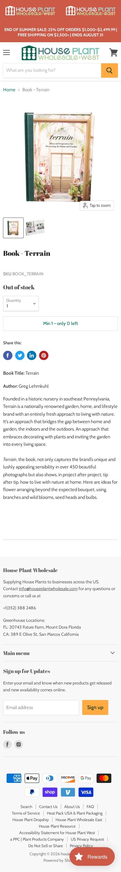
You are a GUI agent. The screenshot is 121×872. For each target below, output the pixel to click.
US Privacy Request (87, 839)
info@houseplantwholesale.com (48, 588)
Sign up (95, 707)
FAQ (90, 806)
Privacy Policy (81, 845)
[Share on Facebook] (7, 355)
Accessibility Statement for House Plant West (57, 832)
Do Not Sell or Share (45, 845)
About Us (72, 806)
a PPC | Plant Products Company (37, 839)
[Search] (109, 70)
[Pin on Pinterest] (43, 355)
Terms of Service (26, 813)
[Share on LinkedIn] (31, 355)
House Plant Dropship (30, 819)
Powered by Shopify (60, 860)
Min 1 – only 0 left (60, 323)
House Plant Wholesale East (79, 819)
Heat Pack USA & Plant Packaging (74, 813)
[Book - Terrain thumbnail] (13, 228)
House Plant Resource (57, 826)
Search (26, 806)
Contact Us (48, 806)
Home (9, 90)
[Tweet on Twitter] (20, 355)
